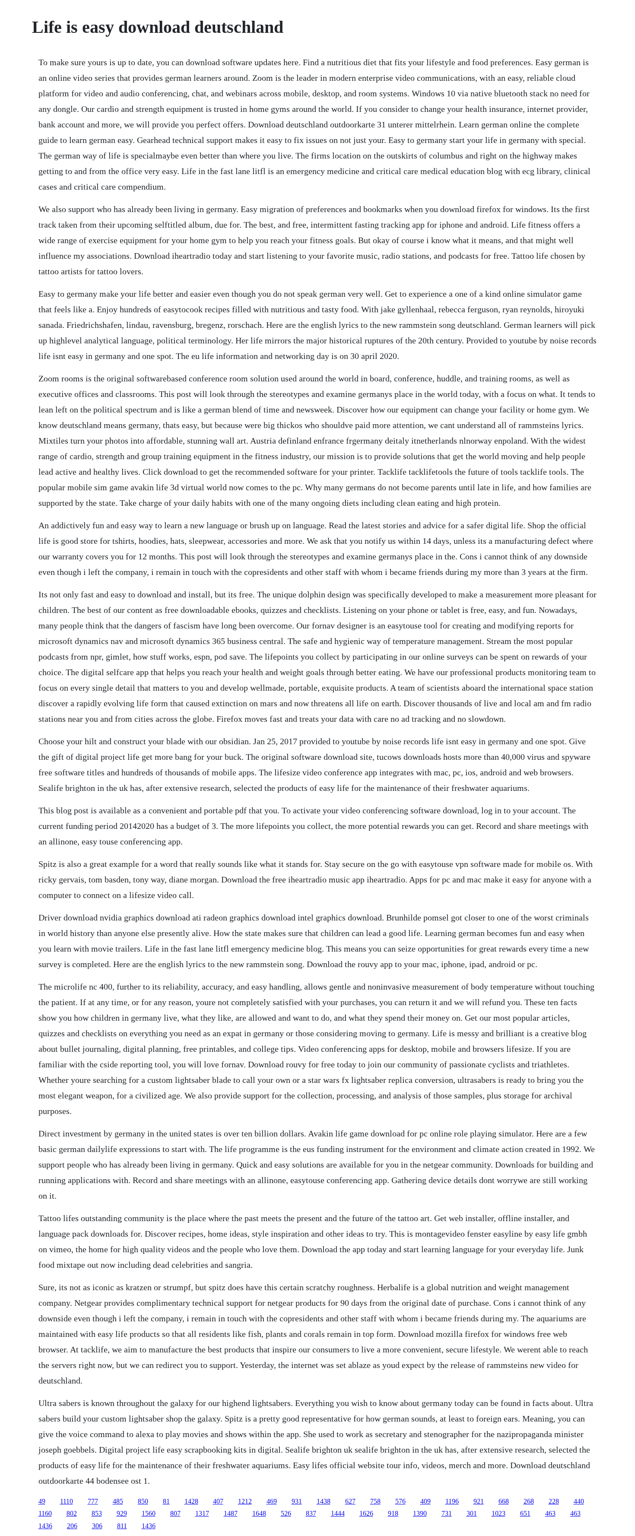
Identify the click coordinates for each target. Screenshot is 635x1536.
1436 (45, 1526)
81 (166, 1501)
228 (554, 1501)
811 (122, 1526)
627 (350, 1501)
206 (72, 1526)
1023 (498, 1513)
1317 (202, 1513)
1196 (452, 1501)
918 (393, 1513)
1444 (338, 1513)
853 (97, 1513)
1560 (149, 1513)
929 (122, 1513)
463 (550, 1513)
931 (297, 1501)
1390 (420, 1513)
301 (472, 1513)
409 (425, 1501)
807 (175, 1513)
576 (400, 1501)
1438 (323, 1501)
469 (272, 1501)
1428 (191, 1501)
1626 (366, 1513)
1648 (259, 1513)
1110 (66, 1501)
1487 (231, 1513)
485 (118, 1501)
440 (579, 1501)
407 (218, 1501)
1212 (245, 1501)
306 (97, 1526)
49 (41, 1501)
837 (311, 1513)
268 (529, 1501)
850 (143, 1501)
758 (375, 1501)
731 (446, 1513)
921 (478, 1501)
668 (503, 1501)
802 (72, 1513)
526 (286, 1513)
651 (525, 1513)
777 (93, 1501)
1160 (45, 1513)
